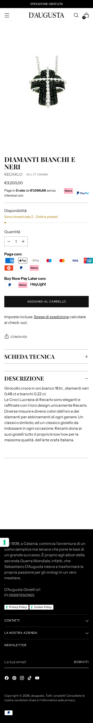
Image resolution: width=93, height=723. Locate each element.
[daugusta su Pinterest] (15, 679)
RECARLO (13, 174)
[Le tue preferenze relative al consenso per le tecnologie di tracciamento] (4, 542)
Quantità (12, 231)
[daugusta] (46, 15)
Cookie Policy (43, 607)
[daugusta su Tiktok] (30, 679)
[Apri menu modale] (7, 15)
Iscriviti (81, 662)
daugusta (37, 695)
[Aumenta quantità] (9, 241)
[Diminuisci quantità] (23, 241)
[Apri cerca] (76, 15)
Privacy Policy (18, 607)
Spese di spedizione (51, 316)
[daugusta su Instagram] (22, 679)
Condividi (18, 337)
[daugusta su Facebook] (7, 679)
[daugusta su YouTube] (38, 679)
